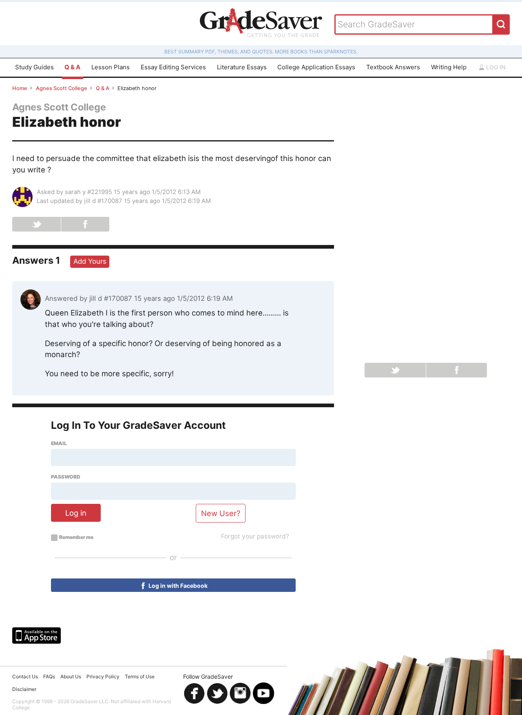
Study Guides (34, 67)
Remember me (76, 537)
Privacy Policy (102, 676)
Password (65, 477)
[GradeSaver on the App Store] (36, 635)
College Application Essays (316, 67)
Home (19, 88)
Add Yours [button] (89, 261)
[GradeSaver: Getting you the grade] (261, 23)
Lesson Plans (110, 67)
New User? (220, 513)
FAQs (49, 676)
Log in (495, 67)
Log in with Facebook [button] (177, 585)
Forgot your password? (255, 536)
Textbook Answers (393, 67)
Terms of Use (140, 676)
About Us (70, 676)
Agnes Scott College (61, 88)
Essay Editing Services (173, 67)
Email (59, 443)
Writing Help (449, 67)
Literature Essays (242, 67)
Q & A (72, 67)
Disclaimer (24, 689)
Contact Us (25, 676)
